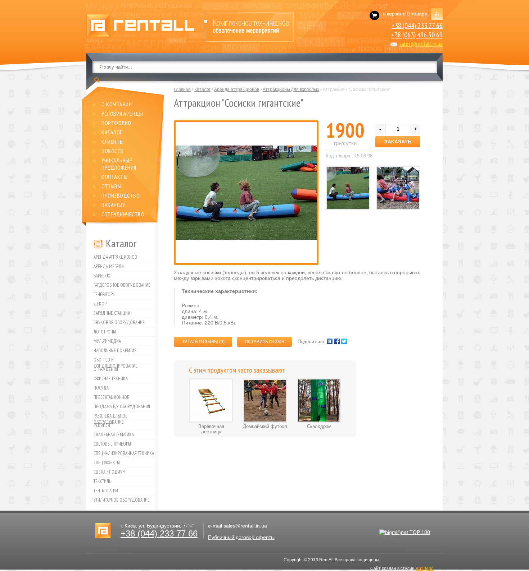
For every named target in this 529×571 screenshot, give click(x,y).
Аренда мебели (109, 266)
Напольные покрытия (115, 350)
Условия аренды (122, 113)
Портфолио (116, 122)
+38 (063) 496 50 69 (417, 35)
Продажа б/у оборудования (122, 407)
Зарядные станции (112, 313)
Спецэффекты (107, 463)
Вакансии (113, 204)
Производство (120, 195)
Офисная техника (111, 379)
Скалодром (319, 426)
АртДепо (425, 568)
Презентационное (111, 397)
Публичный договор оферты (241, 537)
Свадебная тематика (114, 435)
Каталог (111, 132)
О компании (116, 104)
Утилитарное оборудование (122, 500)
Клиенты (112, 141)
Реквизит (103, 425)
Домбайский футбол (265, 426)
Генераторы (105, 294)
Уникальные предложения (118, 164)
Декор (100, 304)
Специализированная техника (124, 453)
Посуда (101, 388)
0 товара (417, 14)
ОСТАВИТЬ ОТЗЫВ (264, 341)
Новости (112, 151)
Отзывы (111, 186)
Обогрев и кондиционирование (115, 361)
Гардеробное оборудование (122, 285)
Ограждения (106, 369)
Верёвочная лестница (211, 429)
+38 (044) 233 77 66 (417, 25)
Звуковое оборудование (119, 322)
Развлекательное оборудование (110, 417)
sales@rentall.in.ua (421, 44)
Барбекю (102, 276)
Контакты (114, 176)
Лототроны (105, 332)
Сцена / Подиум (110, 472)
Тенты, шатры (106, 491)
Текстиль (102, 481)
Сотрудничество (122, 214)
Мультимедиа (107, 341)
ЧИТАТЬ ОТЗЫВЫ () (203, 341)
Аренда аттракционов (115, 257)
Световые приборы (112, 444)
